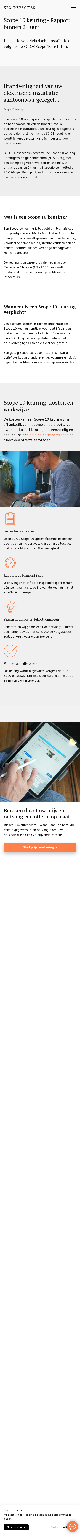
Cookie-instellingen (61, 1527)
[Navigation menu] (73, 7)
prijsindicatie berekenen (48, 434)
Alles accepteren (16, 1527)
